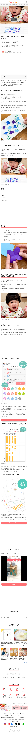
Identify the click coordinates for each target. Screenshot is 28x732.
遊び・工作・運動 (18, 4)
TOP (4, 713)
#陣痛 (5, 674)
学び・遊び (11, 4)
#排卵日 (16, 674)
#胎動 (10, 674)
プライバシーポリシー (16, 715)
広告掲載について (14, 721)
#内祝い (22, 674)
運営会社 (22, 713)
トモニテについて (21, 717)
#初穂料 (18, 677)
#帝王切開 (5, 677)
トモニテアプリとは (8, 719)
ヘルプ (8, 713)
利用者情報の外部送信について (8, 717)
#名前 (23, 677)
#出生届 (12, 677)
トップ (2, 4)
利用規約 (7, 715)
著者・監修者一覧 (19, 719)
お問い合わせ (15, 713)
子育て (6, 4)
